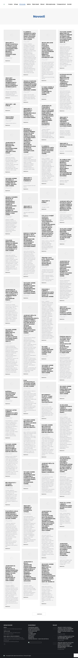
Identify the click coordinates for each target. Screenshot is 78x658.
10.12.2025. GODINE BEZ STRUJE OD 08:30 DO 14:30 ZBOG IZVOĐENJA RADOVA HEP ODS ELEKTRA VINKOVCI (30, 423)
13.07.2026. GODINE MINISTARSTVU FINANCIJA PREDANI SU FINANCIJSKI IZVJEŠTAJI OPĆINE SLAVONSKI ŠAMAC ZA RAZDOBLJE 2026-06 (66, 37)
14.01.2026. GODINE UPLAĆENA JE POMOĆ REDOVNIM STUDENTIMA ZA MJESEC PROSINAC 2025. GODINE (47, 368)
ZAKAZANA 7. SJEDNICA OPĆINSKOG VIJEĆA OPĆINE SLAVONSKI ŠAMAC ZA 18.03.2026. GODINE (48, 292)
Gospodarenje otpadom (33, 627)
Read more (7, 60)
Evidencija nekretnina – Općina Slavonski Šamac (38, 638)
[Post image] (55, 628)
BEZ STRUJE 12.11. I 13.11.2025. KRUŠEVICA (10, 484)
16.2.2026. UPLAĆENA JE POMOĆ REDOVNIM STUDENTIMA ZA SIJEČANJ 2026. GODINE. (47, 350)
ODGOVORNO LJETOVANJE (9, 117)
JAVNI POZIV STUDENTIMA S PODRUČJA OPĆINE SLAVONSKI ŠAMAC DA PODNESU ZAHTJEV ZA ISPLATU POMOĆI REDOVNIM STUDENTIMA (66, 549)
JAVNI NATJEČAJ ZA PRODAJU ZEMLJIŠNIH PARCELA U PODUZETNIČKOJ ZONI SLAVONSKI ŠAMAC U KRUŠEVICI (48, 468)
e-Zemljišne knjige (32, 633)
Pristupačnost (31, 637)
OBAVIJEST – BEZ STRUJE (10, 105)
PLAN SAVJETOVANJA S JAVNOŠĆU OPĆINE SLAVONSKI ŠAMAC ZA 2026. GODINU (30, 383)
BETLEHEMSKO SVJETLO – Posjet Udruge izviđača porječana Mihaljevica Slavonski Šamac (47, 398)
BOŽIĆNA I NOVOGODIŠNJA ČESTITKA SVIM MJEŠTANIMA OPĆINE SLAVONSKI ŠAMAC (11, 395)
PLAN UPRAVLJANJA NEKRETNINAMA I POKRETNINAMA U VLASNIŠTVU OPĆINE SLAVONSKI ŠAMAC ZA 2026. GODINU (11, 514)
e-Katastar (30, 632)
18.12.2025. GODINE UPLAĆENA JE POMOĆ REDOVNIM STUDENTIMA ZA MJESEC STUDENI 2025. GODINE (65, 390)
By (10, 57)
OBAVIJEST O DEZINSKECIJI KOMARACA (28, 179)
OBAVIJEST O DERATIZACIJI (28, 207)
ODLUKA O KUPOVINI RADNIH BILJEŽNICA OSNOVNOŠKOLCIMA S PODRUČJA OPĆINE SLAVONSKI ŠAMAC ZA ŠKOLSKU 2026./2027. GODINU (30, 85)
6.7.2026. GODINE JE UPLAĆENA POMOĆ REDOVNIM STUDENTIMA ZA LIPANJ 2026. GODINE (48, 90)
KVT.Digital (29, 655)
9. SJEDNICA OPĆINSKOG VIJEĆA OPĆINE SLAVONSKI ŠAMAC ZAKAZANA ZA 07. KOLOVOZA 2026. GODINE (30, 35)
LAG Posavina (31, 636)
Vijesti (6, 57)
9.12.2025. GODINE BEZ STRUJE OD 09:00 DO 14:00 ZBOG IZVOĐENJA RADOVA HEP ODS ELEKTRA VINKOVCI (47, 428)
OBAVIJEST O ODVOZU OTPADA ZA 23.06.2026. (66, 145)
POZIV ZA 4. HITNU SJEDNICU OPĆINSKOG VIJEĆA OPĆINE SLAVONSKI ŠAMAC (66, 505)
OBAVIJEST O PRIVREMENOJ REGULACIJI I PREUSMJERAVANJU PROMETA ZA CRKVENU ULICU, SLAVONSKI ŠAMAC (30, 113)
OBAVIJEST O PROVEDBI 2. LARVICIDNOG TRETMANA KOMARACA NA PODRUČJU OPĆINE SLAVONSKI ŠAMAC (66, 121)
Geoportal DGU (31, 635)
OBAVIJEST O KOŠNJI (46, 201)
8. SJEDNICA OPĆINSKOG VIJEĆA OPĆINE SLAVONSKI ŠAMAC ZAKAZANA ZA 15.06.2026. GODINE (48, 149)
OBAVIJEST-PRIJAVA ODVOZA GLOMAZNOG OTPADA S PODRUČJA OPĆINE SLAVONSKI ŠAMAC (66, 310)
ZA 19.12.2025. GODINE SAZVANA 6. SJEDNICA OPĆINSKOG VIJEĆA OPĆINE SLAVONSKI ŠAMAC (66, 408)
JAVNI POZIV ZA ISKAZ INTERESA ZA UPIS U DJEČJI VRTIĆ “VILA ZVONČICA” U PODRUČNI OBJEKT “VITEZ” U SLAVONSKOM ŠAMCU (11, 295)
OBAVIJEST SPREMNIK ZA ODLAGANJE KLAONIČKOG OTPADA (28, 509)
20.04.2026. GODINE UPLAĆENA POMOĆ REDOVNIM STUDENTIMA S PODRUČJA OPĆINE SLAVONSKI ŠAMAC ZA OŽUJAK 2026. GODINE (66, 234)
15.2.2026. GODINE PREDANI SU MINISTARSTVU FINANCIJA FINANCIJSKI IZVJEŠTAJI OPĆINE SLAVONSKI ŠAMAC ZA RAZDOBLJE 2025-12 (11, 335)
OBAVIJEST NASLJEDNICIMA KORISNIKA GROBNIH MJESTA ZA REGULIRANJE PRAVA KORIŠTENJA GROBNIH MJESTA (11, 82)
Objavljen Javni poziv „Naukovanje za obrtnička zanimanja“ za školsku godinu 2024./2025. (48, 261)
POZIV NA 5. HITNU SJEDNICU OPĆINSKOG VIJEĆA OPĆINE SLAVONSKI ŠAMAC (11, 413)
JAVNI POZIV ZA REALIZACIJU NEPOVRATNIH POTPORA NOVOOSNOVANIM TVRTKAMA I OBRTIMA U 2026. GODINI (11, 148)
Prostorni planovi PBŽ (32, 631)
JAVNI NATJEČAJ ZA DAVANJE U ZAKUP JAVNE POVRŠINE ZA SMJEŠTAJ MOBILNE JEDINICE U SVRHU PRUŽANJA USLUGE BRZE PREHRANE (66, 205)
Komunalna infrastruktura (33, 628)
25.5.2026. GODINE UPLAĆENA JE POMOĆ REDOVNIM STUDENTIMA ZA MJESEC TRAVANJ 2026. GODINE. (11, 182)
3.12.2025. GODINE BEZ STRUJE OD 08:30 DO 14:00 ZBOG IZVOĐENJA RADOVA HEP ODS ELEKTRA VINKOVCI (11, 447)
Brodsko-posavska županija (34, 630)
